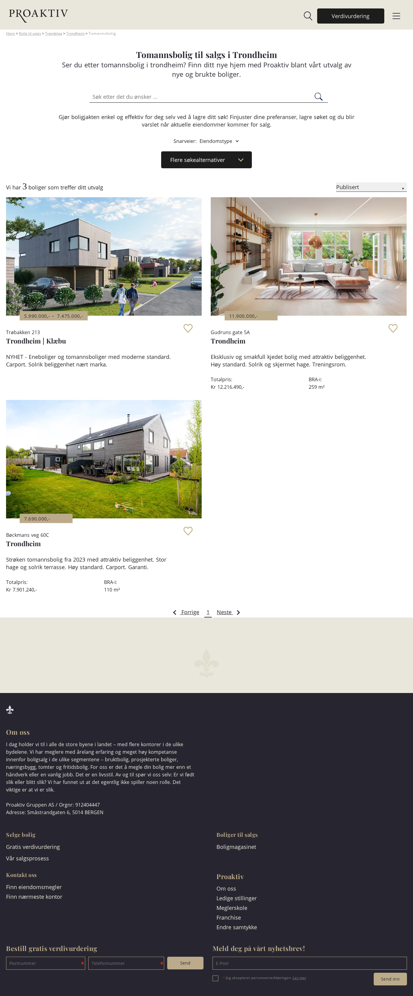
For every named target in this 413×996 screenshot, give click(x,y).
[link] (305, 16)
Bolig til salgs (30, 33)
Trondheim (75, 33)
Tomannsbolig (102, 33)
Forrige (189, 612)
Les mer (299, 977)
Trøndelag (53, 33)
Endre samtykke (236, 927)
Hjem (10, 33)
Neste (225, 612)
